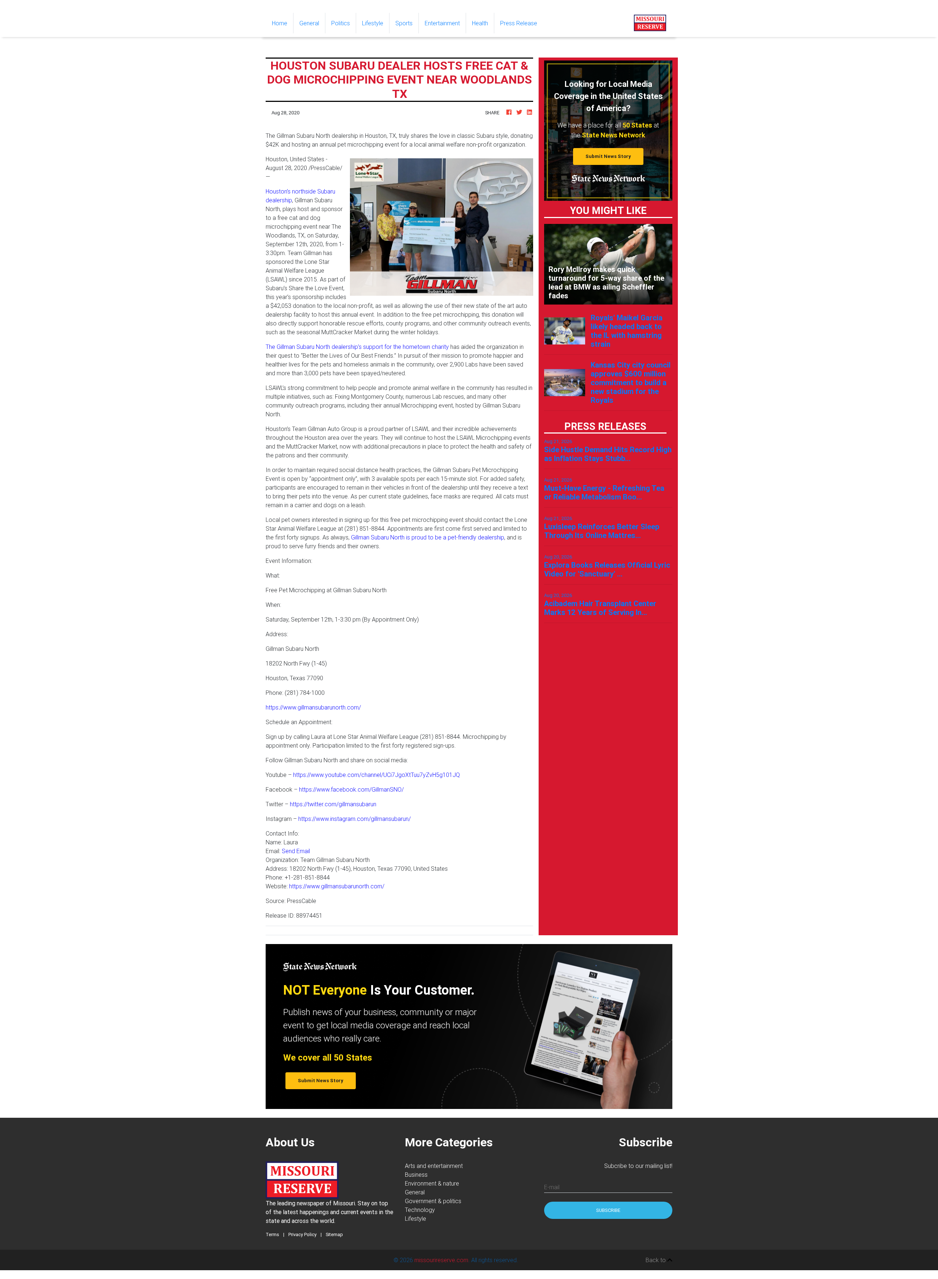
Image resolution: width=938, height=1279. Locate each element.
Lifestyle (372, 23)
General (309, 23)
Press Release (518, 23)
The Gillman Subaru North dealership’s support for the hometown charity (357, 346)
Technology (420, 1209)
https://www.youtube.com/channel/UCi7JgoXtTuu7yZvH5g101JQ (376, 774)
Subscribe (608, 1210)
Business (416, 1174)
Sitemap (334, 1234)
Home (282, 23)
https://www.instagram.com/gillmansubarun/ (354, 818)
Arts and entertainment (434, 1165)
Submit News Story (608, 156)
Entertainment (442, 23)
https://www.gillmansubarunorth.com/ (313, 707)
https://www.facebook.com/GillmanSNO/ (351, 789)
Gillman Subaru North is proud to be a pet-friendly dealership (427, 537)
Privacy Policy (302, 1234)
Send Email (296, 851)
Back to (656, 1260)
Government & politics (433, 1201)
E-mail (552, 1187)
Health (480, 23)
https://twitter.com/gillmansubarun (333, 804)
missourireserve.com (441, 1260)
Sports (404, 23)
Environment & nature (432, 1183)
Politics (340, 23)
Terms (272, 1234)
